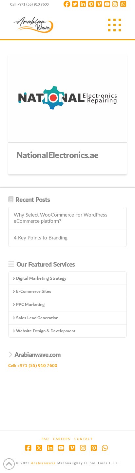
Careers (61, 439)
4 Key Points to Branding (41, 238)
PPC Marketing (30, 304)
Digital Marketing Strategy (41, 278)
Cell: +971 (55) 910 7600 (32, 365)
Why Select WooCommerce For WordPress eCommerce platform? (60, 218)
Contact (83, 439)
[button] (115, 25)
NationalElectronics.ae (57, 155)
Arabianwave (43, 463)
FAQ (45, 439)
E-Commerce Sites (33, 291)
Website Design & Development (45, 331)
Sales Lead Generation (37, 318)
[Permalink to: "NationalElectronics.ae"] (67, 97)
